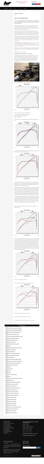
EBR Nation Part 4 (8, 370)
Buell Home (6, 8)
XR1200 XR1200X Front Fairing (10, 351)
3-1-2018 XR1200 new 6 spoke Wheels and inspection (13, 328)
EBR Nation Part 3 (8, 372)
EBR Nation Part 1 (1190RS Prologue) (11, 374)
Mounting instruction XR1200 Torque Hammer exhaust (13, 347)
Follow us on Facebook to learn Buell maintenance (13, 326)
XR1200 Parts (25, 1)
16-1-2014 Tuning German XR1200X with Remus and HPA (14, 336)
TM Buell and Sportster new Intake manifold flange (13, 363)
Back (15, 15)
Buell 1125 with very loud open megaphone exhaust (13, 406)
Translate (39, 2)
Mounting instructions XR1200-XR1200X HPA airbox (13, 359)
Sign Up (38, 447)
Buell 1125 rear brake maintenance (10, 349)
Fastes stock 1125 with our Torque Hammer (12, 391)
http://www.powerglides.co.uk (32, 42)
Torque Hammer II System (19, 46)
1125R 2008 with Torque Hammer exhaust (11, 384)
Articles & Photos (19, 8)
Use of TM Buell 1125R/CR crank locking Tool (12, 343)
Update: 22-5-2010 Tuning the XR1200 (11, 412)
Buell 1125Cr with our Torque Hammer (11, 385)
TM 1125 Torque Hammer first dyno (10, 397)
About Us (10, 8)
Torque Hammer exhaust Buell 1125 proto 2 (12, 334)
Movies (25, 8)
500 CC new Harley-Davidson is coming (11, 340)
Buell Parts (21, 1)
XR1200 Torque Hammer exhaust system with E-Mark (13, 361)
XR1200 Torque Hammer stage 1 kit (10, 410)
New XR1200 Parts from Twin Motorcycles (11, 408)
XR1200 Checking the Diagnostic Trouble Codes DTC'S (13, 378)
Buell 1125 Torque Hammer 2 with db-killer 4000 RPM (13, 330)
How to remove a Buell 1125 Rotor (10, 342)
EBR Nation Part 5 (8, 345)
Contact (15, 8)
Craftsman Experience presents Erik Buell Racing (13, 382)
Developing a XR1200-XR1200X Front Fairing (12, 355)
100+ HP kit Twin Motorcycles (9, 357)
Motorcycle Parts (22, 2)
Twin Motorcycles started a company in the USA (12, 353)
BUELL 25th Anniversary (9, 368)
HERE (15, 26)
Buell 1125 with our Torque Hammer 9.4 (11, 389)
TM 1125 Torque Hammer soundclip (10, 399)
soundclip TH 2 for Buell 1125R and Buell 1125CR (12, 332)
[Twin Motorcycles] (7, 3)
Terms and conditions (6, 433)
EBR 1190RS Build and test (9, 380)
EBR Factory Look (8, 366)
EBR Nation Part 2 (8, 376)
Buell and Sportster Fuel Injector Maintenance (12, 338)
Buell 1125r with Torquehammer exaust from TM (12, 387)
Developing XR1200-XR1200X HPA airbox (11, 364)
